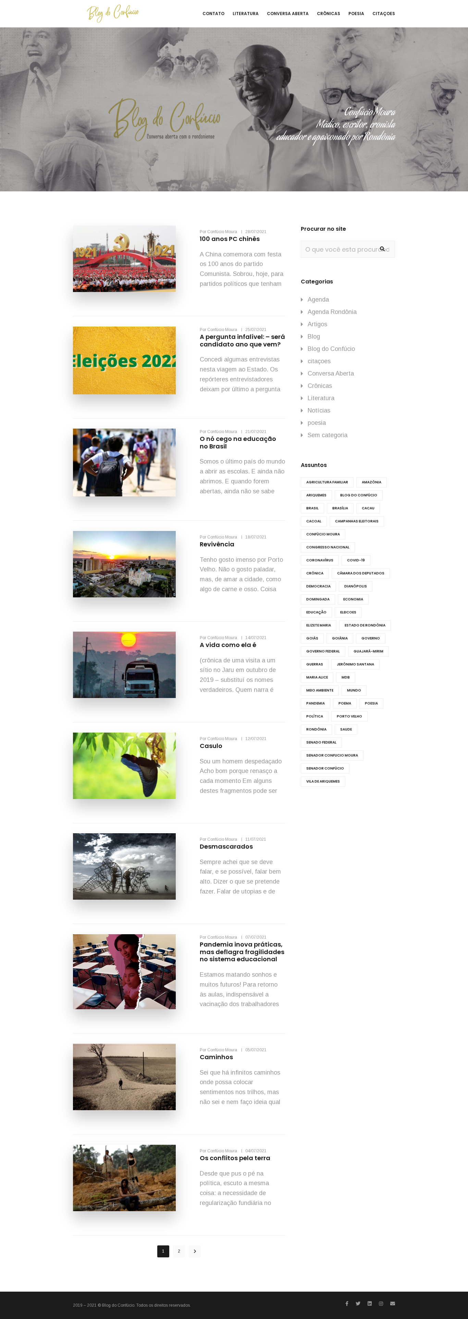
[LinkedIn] (370, 1303)
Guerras (314, 664)
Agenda (318, 299)
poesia (317, 422)
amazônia (371, 482)
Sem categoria (327, 435)
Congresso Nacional (327, 547)
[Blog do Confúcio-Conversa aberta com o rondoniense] (112, 13)
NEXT (195, 1251)
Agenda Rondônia (332, 311)
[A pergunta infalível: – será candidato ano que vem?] (124, 360)
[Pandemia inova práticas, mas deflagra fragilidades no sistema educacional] (124, 971)
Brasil (312, 508)
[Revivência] (124, 564)
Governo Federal (323, 651)
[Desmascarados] (124, 866)
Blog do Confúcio (331, 348)
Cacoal (313, 521)
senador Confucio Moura (332, 755)
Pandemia (315, 703)
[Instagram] (381, 1303)
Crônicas (320, 385)
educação (316, 612)
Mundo (354, 690)
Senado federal (321, 742)
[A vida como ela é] (124, 665)
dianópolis (355, 586)
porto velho (349, 716)
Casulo (211, 745)
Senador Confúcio (325, 768)
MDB (346, 677)
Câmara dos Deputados (360, 573)
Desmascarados (226, 846)
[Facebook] (346, 1303)
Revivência (217, 544)
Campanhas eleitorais (357, 521)
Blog (314, 336)
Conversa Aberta (331, 373)
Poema (344, 703)
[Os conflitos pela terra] (124, 1178)
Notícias (319, 410)
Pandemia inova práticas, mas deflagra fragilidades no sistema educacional (242, 951)
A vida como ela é (228, 645)
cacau (368, 508)
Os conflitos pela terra (235, 1158)
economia (353, 599)
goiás (312, 638)
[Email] (392, 1303)
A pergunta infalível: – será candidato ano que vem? (242, 340)
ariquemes (316, 495)
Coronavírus (319, 560)
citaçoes (319, 361)
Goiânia (340, 638)
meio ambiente (319, 690)
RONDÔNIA (316, 729)
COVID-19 (356, 560)
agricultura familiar (327, 482)
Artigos (317, 324)
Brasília (340, 508)
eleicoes (348, 612)
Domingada (318, 599)
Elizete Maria (318, 625)
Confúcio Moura (323, 534)
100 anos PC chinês (230, 238)
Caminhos (216, 1057)
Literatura (321, 398)
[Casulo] (124, 766)
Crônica (314, 573)
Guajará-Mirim (368, 651)
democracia (318, 586)
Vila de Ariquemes (323, 781)
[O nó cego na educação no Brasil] (124, 462)
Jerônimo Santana (355, 664)
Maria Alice (317, 677)
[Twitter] (358, 1303)
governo (370, 638)
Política (314, 716)
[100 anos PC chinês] (124, 259)
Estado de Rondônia (365, 625)
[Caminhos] (124, 1077)
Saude (346, 729)
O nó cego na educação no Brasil (238, 442)
